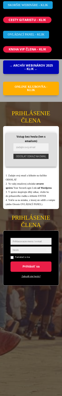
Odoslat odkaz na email (31, 156)
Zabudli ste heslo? (31, 276)
